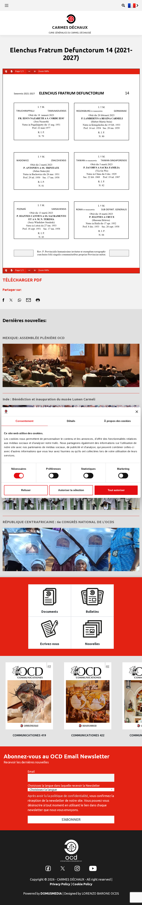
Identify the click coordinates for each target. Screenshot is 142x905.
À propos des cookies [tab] (117, 420)
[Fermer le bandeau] (137, 411)
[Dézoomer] (29, 71)
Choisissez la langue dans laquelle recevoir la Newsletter (64, 785)
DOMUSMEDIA (51, 893)
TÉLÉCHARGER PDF (22, 280)
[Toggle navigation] (7, 5)
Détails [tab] (71, 420)
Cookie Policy (82, 884)
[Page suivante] (11, 71)
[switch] (54, 475)
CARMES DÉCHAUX (70, 27)
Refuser (26, 490)
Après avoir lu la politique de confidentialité (58, 796)
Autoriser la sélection (71, 490)
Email (31, 771)
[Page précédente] (6, 71)
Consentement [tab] (24, 420)
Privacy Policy (60, 884)
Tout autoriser (116, 490)
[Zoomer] (34, 71)
